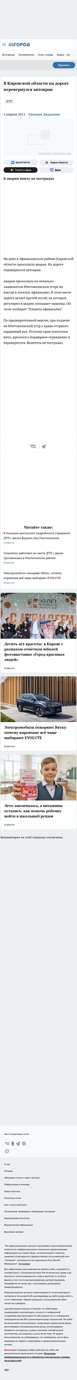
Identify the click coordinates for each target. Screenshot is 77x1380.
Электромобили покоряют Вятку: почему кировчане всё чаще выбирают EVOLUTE (33, 577)
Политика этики (12, 1198)
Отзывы (8, 1171)
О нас (7, 1164)
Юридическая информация (18, 1224)
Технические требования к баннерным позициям (29, 1211)
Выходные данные (14, 1231)
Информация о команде (17, 1184)
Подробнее (24, 1263)
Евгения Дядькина (44, 114)
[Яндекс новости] (56, 162)
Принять (64, 65)
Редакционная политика (17, 1218)
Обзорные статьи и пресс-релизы (22, 1177)
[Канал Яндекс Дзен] (21, 170)
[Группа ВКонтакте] (21, 162)
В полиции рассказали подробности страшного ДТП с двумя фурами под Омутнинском (37, 537)
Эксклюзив (8, 54)
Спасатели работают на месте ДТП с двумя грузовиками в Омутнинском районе (33, 557)
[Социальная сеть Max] (56, 170)
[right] (73, 55)
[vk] (33, 446)
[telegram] (45, 446)
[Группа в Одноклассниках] (13, 1143)
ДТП (9, 101)
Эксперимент (26, 54)
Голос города (45, 54)
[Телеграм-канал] (18, 1143)
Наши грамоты (12, 1191)
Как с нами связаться (15, 1204)
